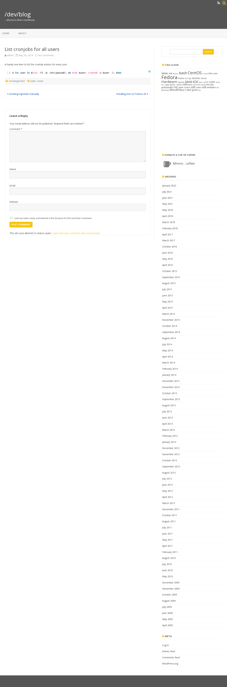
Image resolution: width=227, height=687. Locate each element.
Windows (165, 90)
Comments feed (171, 657)
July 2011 (167, 527)
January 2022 (169, 185)
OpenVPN (205, 85)
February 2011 (170, 552)
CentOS (195, 72)
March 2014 (168, 362)
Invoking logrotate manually (23, 93)
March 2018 (168, 222)
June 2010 (167, 570)
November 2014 (171, 319)
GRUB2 (204, 78)
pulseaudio (167, 87)
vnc (217, 87)
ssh (193, 87)
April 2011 (167, 545)
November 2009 (171, 588)
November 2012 (171, 454)
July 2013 (167, 411)
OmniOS (196, 85)
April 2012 (167, 497)
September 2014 (171, 332)
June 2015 (167, 295)
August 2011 (169, 521)
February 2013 (170, 435)
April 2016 (167, 265)
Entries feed (168, 651)
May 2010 (167, 576)
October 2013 (169, 393)
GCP (187, 78)
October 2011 (169, 515)
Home (5, 33)
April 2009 (167, 625)
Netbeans (187, 84)
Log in (165, 645)
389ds (164, 73)
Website (13, 201)
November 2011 (171, 509)
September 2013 (171, 399)
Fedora (169, 77)
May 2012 (167, 490)
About (22, 33)
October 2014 (169, 326)
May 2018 (167, 209)
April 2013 (167, 423)
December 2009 (170, 582)
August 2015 (169, 283)
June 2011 (167, 533)
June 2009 (167, 613)
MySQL (172, 85)
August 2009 (169, 600)
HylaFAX (181, 82)
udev (198, 87)
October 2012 (169, 460)
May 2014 (167, 350)
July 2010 (167, 564)
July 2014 (167, 344)
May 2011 (167, 539)
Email (12, 185)
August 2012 (169, 472)
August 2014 (169, 338)
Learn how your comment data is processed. (76, 233)
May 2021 (167, 203)
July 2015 (167, 289)
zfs (199, 90)
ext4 (215, 73)
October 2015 (169, 271)
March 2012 (168, 503)
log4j (167, 85)
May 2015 (167, 301)
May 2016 (167, 258)
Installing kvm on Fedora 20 (131, 93)
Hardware (169, 81)
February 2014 (170, 368)
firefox (181, 78)
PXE (176, 87)
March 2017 (168, 240)
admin (10, 55)
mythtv (179, 85)
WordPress (177, 90)
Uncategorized (17, 81)
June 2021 (167, 197)
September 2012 (171, 466)
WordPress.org (170, 663)
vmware (211, 87)
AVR (170, 73)
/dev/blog (18, 14)
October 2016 (169, 246)
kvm (201, 82)
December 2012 (170, 448)
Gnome (196, 78)
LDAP (212, 82)
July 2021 (167, 191)
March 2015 (168, 313)
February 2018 (170, 228)
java (188, 81)
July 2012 (167, 478)
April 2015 (167, 307)
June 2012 (167, 484)
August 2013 (169, 405)
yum (195, 90)
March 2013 (168, 429)
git (190, 78)
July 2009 (167, 606)
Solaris (187, 87)
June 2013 (167, 417)
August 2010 (169, 558)
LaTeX (205, 82)
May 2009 (167, 619)
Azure (175, 73)
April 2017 (167, 234)
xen (189, 90)
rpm (181, 87)
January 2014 (169, 374)
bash (33, 81)
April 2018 (167, 216)
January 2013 (169, 442)
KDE (195, 82)
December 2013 (170, 381)
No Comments (46, 55)
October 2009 (169, 594)
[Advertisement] (192, 125)
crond (40, 81)
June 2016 (167, 252)
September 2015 (171, 277)
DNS (210, 73)
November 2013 (171, 387)
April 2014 (167, 356)
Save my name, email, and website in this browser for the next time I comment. (53, 218)
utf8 (204, 87)
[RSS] (218, 2)
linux (218, 82)
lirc (162, 85)
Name (12, 169)
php (212, 84)
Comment (15, 129)
